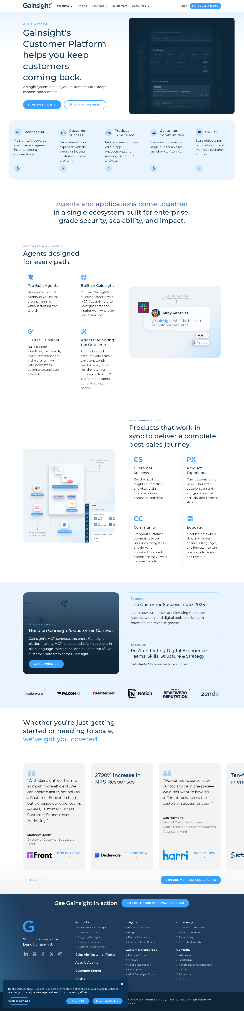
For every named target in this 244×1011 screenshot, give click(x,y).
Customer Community (192, 927)
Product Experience (89, 942)
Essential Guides (137, 955)
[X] (51, 954)
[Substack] (34, 954)
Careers (183, 979)
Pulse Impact (186, 974)
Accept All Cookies (107, 1001)
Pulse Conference (189, 932)
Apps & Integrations (139, 964)
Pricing (82, 6)
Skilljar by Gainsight (89, 937)
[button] (30, 880)
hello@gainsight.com (200, 999)
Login (183, 6)
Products (63, 6)
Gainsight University (190, 942)
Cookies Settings (19, 1000)
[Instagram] (60, 954)
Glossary (133, 959)
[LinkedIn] (26, 954)
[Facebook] (43, 954)
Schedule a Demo (205, 5)
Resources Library (138, 927)
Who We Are (186, 955)
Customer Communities (92, 946)
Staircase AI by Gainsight (92, 927)
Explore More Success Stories (191, 880)
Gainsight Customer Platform (96, 954)
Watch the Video (87, 104)
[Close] (122, 984)
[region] (65, 994)
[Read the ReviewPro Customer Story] (152, 693)
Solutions (98, 6)
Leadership (185, 959)
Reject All (78, 1001)
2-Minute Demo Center (141, 942)
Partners (184, 969)
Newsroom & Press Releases (195, 964)
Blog (131, 932)
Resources (139, 6)
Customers (120, 6)
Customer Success (89, 932)
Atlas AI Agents (86, 962)
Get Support (135, 969)
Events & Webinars (139, 937)
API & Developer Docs (141, 974)
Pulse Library (186, 937)
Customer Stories (88, 970)
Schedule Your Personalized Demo (155, 903)
